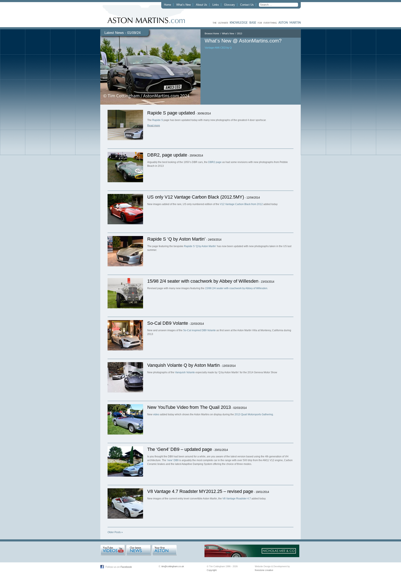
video (156, 414)
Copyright (212, 570)
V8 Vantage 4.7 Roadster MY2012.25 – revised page (200, 491)
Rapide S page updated (171, 112)
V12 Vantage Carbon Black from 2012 (241, 204)
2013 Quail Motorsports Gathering (254, 414)
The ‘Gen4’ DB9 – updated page (179, 449)
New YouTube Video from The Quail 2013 (189, 407)
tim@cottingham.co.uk (172, 566)
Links (215, 4)
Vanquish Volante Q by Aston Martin (183, 365)
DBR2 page (215, 162)
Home (167, 4)
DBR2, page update (167, 155)
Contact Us (247, 4)
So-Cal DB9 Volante (167, 323)
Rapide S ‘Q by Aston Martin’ (176, 239)
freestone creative (264, 570)
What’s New (183, 4)
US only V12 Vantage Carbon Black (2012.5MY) (195, 197)
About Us (201, 4)
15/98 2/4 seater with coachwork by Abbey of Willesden (202, 281)
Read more (153, 125)
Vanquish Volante (185, 372)
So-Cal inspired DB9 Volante (199, 330)
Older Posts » (115, 532)
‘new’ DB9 (173, 460)
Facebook (126, 567)
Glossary (229, 4)
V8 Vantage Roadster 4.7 (236, 498)
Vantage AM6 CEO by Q (218, 47)
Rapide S (157, 120)
